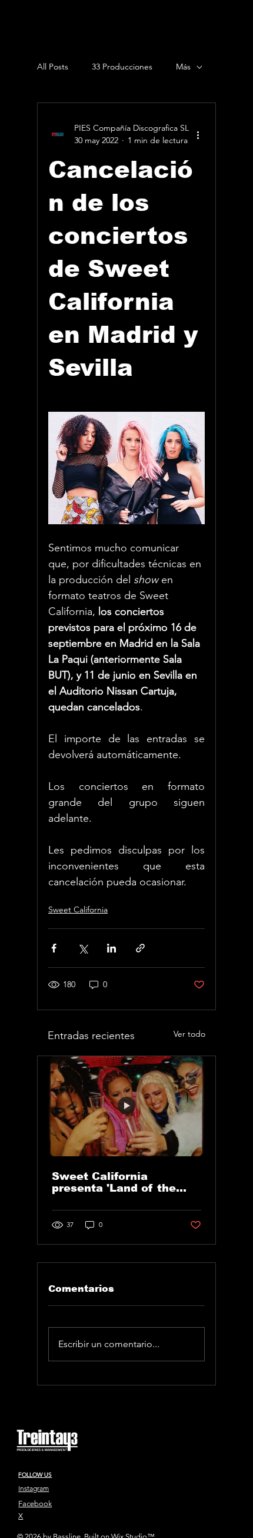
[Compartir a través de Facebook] (53, 948)
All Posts (52, 66)
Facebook (35, 1503)
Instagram (33, 1488)
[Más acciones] (198, 134)
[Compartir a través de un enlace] (140, 948)
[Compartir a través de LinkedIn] (111, 948)
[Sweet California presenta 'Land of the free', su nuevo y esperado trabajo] (126, 1106)
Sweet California (78, 909)
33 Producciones (122, 66)
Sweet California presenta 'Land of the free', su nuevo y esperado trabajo (114, 1182)
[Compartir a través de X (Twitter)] (82, 948)
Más (183, 66)
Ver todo (189, 1033)
